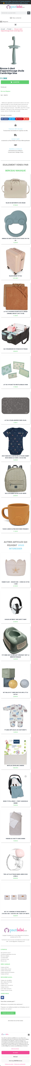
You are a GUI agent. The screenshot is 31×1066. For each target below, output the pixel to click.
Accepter (15, 1052)
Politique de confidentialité (19, 1064)
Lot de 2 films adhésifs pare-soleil (15, 420)
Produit (9, 29)
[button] (28, 1034)
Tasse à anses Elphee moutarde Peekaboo (15, 529)
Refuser (15, 1056)
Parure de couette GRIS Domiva (15, 838)
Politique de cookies (9, 1064)
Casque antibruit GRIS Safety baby (15, 619)
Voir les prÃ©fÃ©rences (15, 1060)
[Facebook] (2, 997)
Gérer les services (15, 1048)
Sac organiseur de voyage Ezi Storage (15, 349)
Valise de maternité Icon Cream (15, 203)
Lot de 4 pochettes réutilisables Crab (15, 384)
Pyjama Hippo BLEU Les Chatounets (15, 730)
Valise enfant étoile (15, 276)
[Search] (28, 12)
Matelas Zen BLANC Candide (15, 765)
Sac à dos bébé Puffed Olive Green (15, 493)
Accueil (3, 29)
